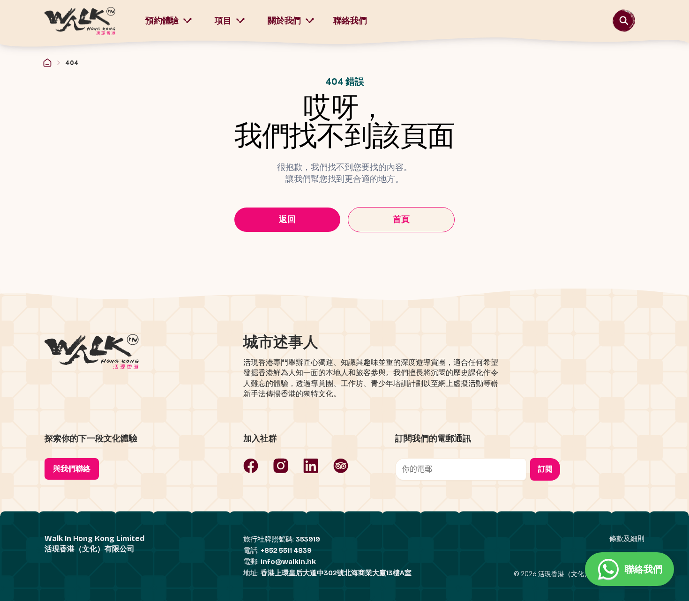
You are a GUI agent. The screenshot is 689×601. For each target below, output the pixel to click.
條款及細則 (626, 538)
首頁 (401, 219)
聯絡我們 (350, 20)
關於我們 (284, 20)
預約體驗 (162, 20)
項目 (223, 20)
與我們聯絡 (71, 468)
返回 (287, 219)
